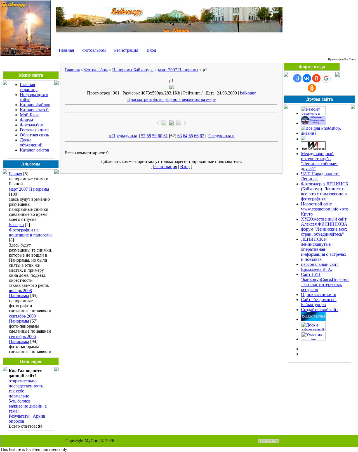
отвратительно (23, 380)
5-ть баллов (19, 401)
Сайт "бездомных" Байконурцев (318, 302)
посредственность (26, 386)
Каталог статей (34, 109)
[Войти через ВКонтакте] (307, 78)
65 (191, 135)
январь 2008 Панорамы (20, 293)
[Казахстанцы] (313, 319)
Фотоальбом (94, 50)
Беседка (16, 224)
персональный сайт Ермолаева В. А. (319, 267)
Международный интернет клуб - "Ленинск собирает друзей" (319, 161)
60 (160, 135)
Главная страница (28, 87)
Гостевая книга (34, 129)
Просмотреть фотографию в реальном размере (171, 99)
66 (196, 135)
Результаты (19, 416)
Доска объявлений (31, 142)
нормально (19, 396)
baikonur (248, 93)
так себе (16, 391)
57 (143, 135)
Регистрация (126, 50)
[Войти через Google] (326, 78)
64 (185, 135)
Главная (66, 50)
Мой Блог (29, 114)
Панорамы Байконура (133, 69)
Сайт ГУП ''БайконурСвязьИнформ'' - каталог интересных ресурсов (325, 282)
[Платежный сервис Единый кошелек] (313, 148)
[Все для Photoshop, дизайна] (325, 133)
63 (179, 135)
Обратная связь (34, 134)
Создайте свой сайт (319, 309)
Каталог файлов (35, 104)
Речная (15, 173)
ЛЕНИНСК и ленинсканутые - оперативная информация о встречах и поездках (323, 249)
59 (154, 135)
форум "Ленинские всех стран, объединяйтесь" (324, 231)
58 (149, 135)
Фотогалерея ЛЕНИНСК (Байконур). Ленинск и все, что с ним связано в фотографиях (324, 191)
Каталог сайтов (34, 150)
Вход (151, 50)
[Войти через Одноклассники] (312, 88)
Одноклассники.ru (318, 294)
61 (165, 135)
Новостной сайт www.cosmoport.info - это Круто (324, 209)
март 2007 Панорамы (29, 189)
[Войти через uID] (297, 78)
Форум (26, 119)
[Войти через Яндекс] (316, 78)
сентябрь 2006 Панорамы (22, 339)
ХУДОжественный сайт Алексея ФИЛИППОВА (324, 221)
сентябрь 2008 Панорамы (22, 318)
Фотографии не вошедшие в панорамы (31, 232)
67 (202, 135)
